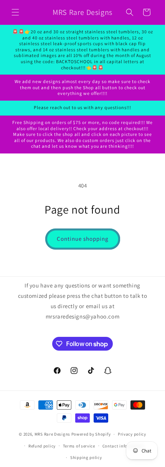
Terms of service (79, 446)
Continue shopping (83, 238)
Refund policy (42, 446)
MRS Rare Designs (52, 434)
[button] (15, 12)
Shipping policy (86, 457)
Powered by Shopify (91, 434)
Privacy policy (132, 434)
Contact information (123, 446)
